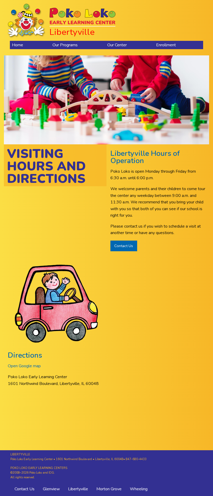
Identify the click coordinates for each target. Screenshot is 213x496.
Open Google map (24, 366)
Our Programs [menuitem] (65, 45)
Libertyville (78, 489)
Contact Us (123, 245)
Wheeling (139, 489)
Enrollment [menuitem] (166, 45)
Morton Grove (109, 489)
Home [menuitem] (17, 45)
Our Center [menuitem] (117, 45)
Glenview (51, 489)
